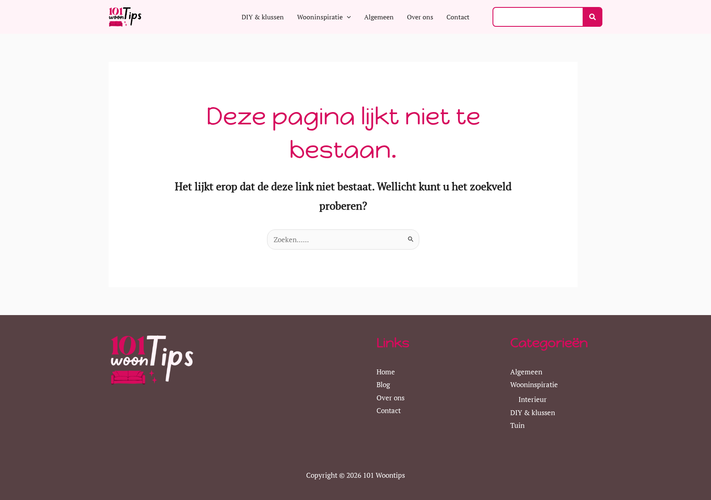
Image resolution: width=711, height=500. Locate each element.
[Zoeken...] (592, 17)
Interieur (532, 399)
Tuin (517, 425)
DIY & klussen (532, 412)
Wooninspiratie (534, 384)
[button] (347, 16)
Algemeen (526, 371)
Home (385, 371)
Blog (383, 384)
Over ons (390, 397)
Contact (388, 410)
